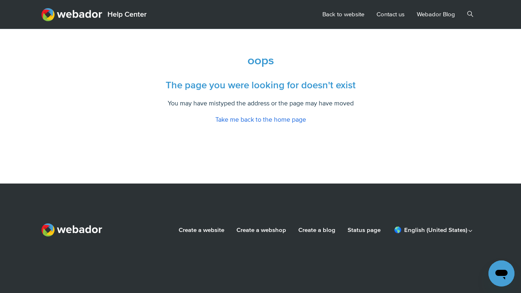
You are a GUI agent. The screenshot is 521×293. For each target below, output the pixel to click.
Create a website (201, 230)
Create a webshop (261, 230)
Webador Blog (436, 14)
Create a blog (316, 230)
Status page (364, 230)
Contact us (391, 14)
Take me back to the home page (260, 120)
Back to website (343, 14)
